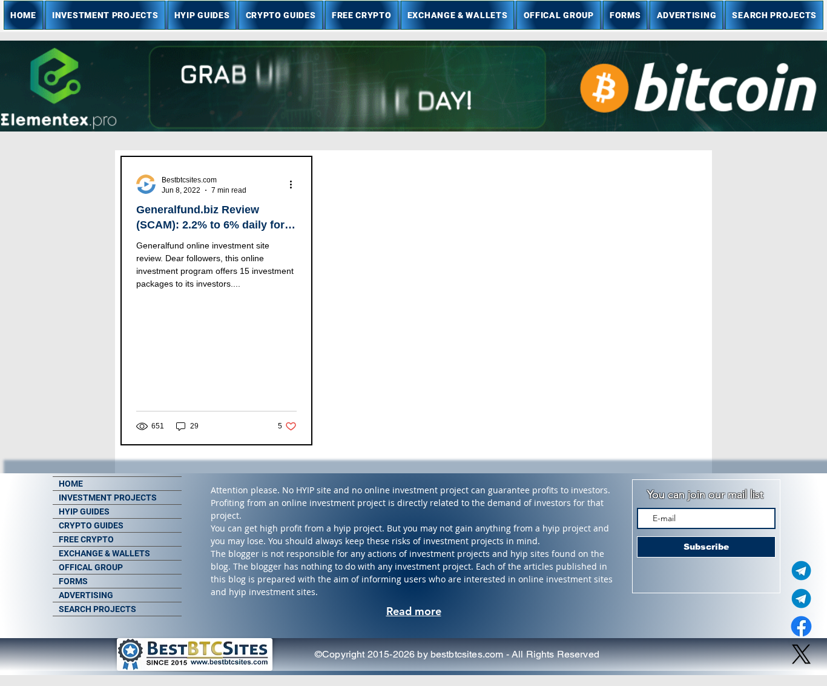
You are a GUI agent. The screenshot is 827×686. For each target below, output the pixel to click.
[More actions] (295, 184)
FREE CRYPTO (86, 539)
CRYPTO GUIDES (91, 525)
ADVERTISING (86, 595)
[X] (801, 654)
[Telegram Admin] (801, 570)
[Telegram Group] (801, 598)
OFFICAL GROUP (91, 567)
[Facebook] (801, 626)
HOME (71, 483)
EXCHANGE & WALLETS (104, 553)
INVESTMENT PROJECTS (108, 497)
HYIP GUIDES (84, 511)
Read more (413, 611)
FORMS (73, 581)
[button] (105, 15)
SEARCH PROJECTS (97, 609)
